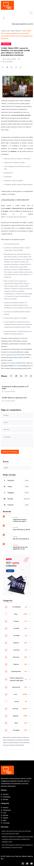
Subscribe (27, 499)
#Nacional (6, 44)
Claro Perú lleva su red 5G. (21, 530)
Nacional (15, 517)
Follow (27, 480)
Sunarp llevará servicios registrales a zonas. (20, 548)
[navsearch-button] (3, 18)
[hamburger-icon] (31, 12)
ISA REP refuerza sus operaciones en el (14, 398)
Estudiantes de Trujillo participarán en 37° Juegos (15, 387)
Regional (15, 536)
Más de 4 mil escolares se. (21, 539)
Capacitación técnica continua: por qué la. (19, 520)
